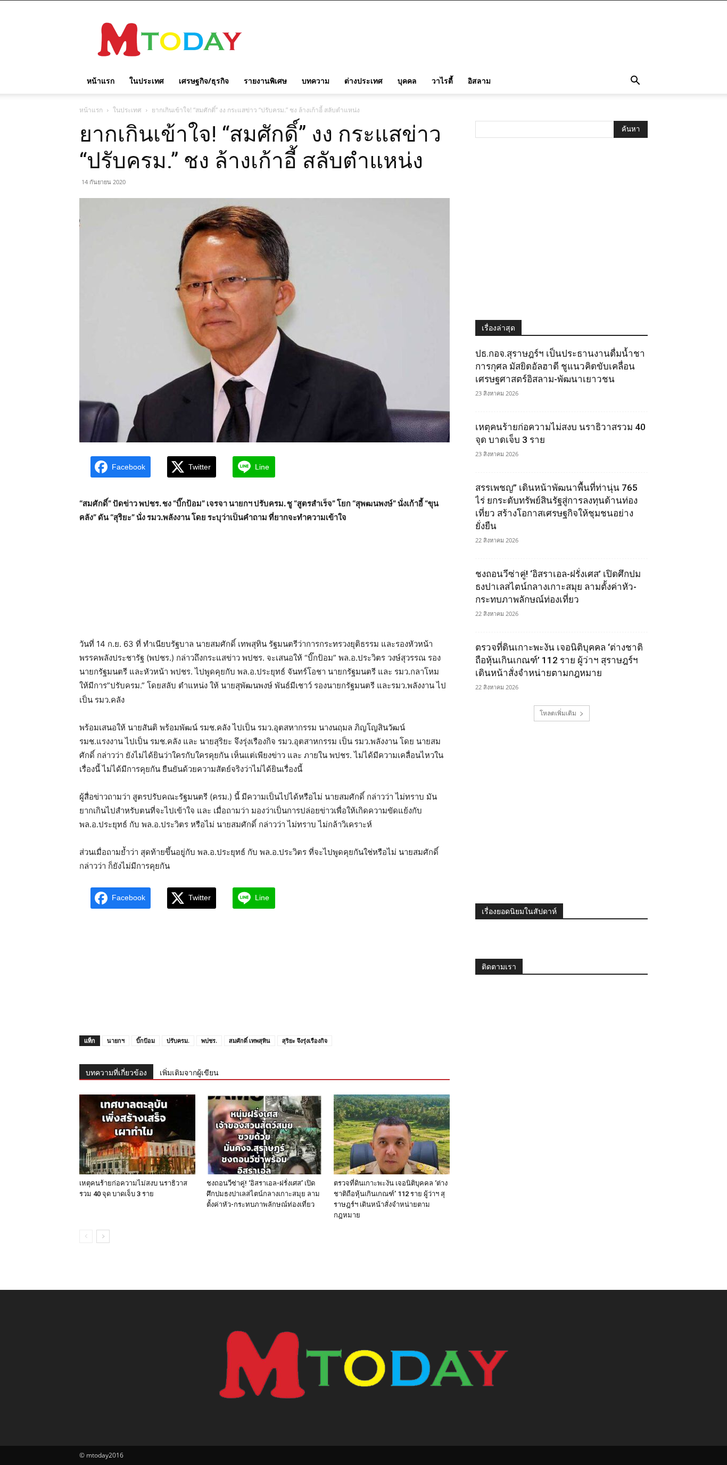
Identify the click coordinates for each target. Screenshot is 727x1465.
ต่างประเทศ (363, 81)
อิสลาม (479, 81)
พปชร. (209, 1040)
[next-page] (103, 1236)
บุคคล (407, 81)
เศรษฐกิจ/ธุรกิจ (204, 81)
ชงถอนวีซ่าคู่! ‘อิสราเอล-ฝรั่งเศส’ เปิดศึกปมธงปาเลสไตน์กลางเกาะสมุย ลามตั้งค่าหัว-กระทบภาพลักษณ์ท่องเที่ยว (263, 1193)
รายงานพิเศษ (265, 81)
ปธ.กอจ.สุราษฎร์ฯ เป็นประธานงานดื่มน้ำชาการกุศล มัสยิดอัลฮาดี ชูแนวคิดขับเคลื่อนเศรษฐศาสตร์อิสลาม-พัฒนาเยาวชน (560, 366)
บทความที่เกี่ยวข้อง (116, 1072)
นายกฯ (116, 1040)
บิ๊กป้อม (145, 1040)
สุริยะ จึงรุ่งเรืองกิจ (304, 1040)
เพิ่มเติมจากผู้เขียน (189, 1072)
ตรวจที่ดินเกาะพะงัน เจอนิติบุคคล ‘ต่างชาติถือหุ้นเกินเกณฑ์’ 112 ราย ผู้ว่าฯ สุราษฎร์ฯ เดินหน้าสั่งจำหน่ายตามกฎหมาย (559, 660)
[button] (635, 82)
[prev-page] (86, 1236)
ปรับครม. (178, 1040)
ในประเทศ (146, 81)
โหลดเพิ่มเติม (558, 713)
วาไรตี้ (442, 81)
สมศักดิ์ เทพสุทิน (249, 1040)
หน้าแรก (100, 81)
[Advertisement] (454, 39)
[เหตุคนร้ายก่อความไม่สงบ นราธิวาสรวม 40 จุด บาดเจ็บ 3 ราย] (137, 1134)
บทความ (315, 81)
